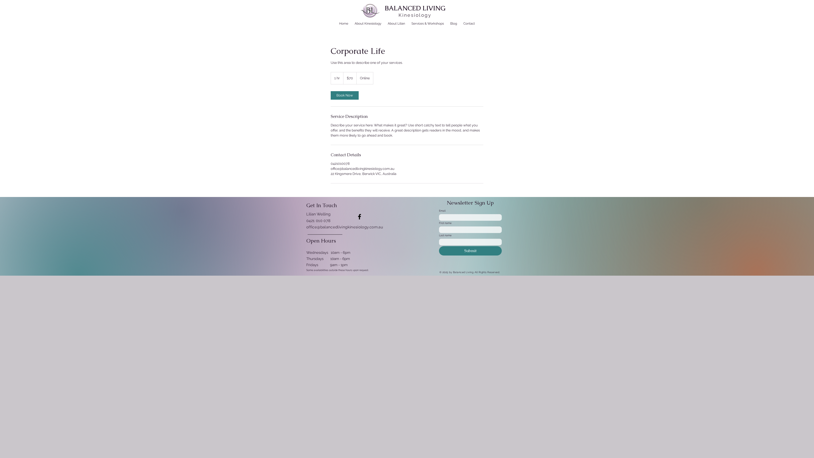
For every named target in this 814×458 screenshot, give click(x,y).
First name (445, 223)
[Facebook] (359, 216)
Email (442, 210)
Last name (445, 235)
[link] (345, 95)
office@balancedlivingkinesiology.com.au (344, 227)
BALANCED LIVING (415, 8)
